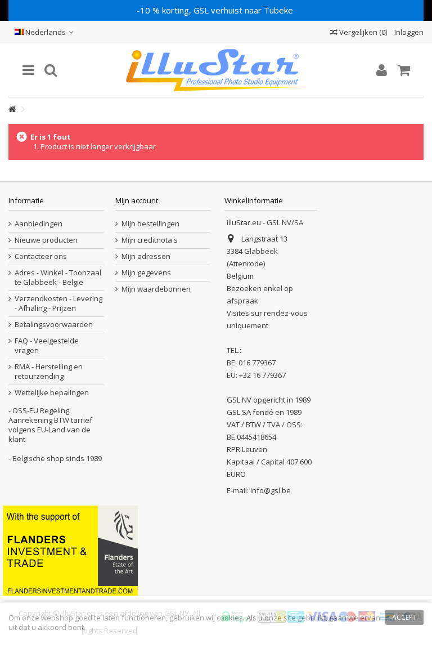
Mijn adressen (146, 256)
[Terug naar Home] (11, 109)
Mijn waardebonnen (156, 289)
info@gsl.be (270, 490)
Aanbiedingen (38, 224)
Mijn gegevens (146, 273)
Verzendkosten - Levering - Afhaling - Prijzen (58, 303)
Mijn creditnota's (150, 240)
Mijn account (136, 200)
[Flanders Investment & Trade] (70, 549)
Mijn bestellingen (150, 224)
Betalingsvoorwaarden (54, 324)
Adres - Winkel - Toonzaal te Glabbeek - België (58, 277)
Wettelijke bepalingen (52, 392)
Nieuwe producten (46, 240)
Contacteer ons (41, 256)
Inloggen (408, 32)
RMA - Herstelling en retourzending (49, 371)
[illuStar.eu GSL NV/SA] (216, 70)
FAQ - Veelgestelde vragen (47, 345)
